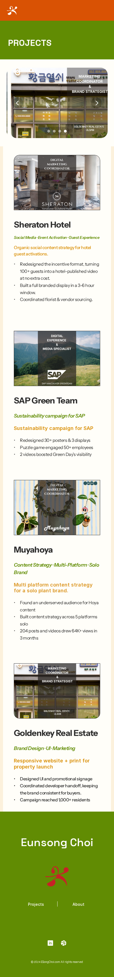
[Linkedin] (50, 943)
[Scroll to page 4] (66, 131)
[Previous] (17, 103)
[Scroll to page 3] (60, 131)
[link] (63, 943)
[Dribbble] (63, 943)
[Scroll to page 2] (54, 131)
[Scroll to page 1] (48, 131)
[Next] (96, 103)
